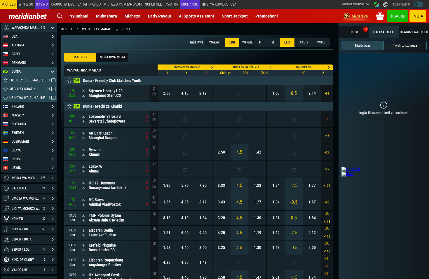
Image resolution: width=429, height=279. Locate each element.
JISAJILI (397, 16)
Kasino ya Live (62, 4)
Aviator (171, 4)
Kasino (42, 4)
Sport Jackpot (235, 16)
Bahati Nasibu (89, 4)
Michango (189, 4)
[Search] (59, 16)
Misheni (360, 16)
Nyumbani (78, 16)
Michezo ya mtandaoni (123, 4)
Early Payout (159, 16)
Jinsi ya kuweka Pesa (218, 4)
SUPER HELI (154, 4)
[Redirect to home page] (27, 16)
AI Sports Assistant (196, 16)
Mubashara (106, 16)
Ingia (417, 16)
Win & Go (26, 4)
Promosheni (266, 16)
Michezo (132, 16)
